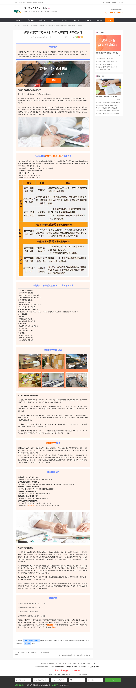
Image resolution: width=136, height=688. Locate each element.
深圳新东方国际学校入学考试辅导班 (106, 67)
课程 (69, 663)
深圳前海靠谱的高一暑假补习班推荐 (106, 108)
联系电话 (99, 20)
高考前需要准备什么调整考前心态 (29, 607)
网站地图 (120, 2)
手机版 (15, 2)
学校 (74, 663)
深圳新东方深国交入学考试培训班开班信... (108, 113)
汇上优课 (114, 2)
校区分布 (65, 20)
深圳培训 (25, 25)
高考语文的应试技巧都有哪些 (28, 612)
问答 (93, 663)
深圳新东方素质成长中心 (38, 25)
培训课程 (31, 20)
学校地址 (50, 625)
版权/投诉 (84, 674)
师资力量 (76, 20)
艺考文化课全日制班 (54, 156)
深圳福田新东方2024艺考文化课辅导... (107, 105)
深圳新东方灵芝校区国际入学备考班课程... (108, 110)
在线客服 (108, 2)
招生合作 (71, 674)
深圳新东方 (51, 443)
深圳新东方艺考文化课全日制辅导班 (106, 61)
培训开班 (50, 25)
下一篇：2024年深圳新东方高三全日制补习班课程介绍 (73, 655)
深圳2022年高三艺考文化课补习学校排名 (31, 616)
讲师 (84, 663)
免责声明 (78, 674)
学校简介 (42, 20)
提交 (112, 680)
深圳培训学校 (22, 2)
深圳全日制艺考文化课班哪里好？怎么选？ (32, 603)
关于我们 (43, 663)
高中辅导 (31, 505)
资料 (88, 663)
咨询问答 (88, 20)
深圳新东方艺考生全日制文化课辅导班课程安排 (69, 25)
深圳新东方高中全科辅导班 (104, 64)
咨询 (53, 627)
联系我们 (51, 663)
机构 (64, 663)
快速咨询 (53, 80)
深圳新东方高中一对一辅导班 (104, 58)
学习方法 (54, 20)
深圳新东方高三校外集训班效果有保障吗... (108, 102)
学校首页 (101, 2)
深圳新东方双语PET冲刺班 (104, 70)
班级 (79, 663)
